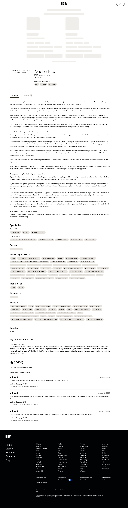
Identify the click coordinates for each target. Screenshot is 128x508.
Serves (13, 245)
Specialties (15, 225)
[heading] (16, 362)
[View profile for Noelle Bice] (20, 80)
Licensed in (15, 293)
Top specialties (14, 229)
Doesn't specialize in (20, 254)
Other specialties (15, 236)
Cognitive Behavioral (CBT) (19, 344)
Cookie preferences (107, 480)
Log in (120, 4)
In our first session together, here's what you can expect (29, 132)
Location (14, 328)
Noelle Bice (45, 71)
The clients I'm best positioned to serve (23, 211)
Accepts (14, 302)
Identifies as (16, 283)
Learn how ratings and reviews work (21, 367)
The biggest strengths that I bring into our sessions (27, 174)
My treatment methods (22, 339)
